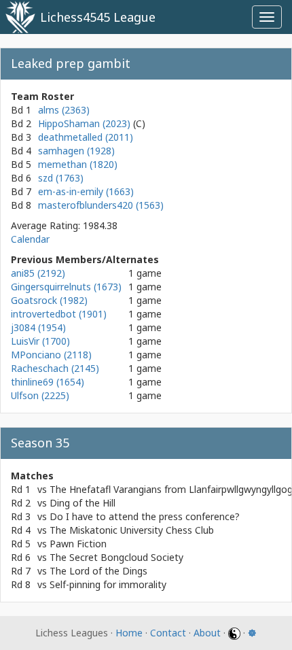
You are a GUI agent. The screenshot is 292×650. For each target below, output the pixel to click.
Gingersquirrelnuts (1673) (66, 286)
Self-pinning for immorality (108, 584)
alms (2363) (64, 109)
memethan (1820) (77, 164)
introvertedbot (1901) (59, 313)
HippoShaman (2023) (85, 123)
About (207, 632)
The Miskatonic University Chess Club (132, 530)
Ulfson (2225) (40, 395)
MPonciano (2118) (51, 354)
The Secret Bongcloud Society (116, 557)
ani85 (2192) (38, 273)
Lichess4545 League (98, 17)
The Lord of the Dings (98, 570)
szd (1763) (61, 177)
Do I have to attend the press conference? (145, 516)
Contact (168, 632)
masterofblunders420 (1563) (101, 205)
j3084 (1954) (38, 327)
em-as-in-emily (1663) (86, 191)
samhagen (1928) (76, 150)
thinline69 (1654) (47, 381)
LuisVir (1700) (40, 341)
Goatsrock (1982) (49, 300)
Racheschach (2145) (55, 368)
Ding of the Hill (82, 502)
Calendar (30, 239)
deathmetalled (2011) (85, 137)
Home (129, 632)
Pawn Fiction (78, 543)
